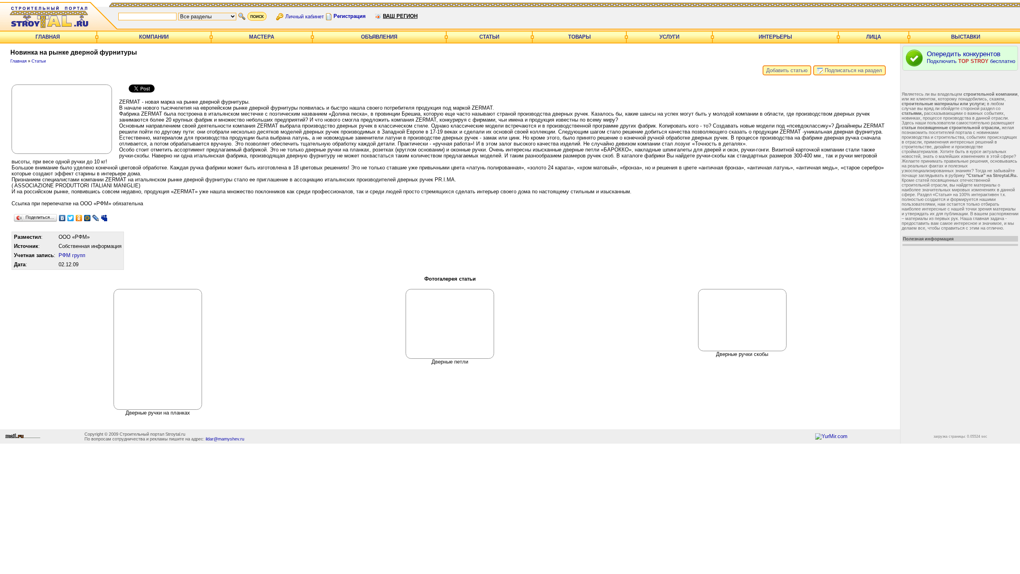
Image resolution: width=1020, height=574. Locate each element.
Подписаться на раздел (852, 70)
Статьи (489, 37)
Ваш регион (400, 16)
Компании (154, 37)
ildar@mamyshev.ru (225, 438)
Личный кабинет (304, 16)
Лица (873, 37)
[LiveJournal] (96, 218)
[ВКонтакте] (62, 218)
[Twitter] (71, 218)
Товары (579, 37)
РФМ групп (72, 255)
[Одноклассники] (79, 218)
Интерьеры (775, 37)
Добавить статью (787, 70)
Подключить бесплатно (971, 57)
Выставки (965, 37)
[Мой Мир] (87, 218)
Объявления (379, 37)
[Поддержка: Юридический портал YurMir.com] (831, 436)
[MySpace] (104, 218)
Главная (47, 37)
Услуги (669, 37)
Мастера (261, 37)
